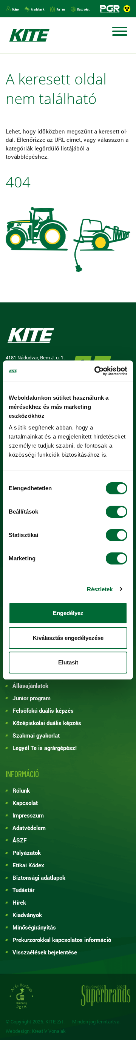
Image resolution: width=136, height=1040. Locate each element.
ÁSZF (19, 840)
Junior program (31, 698)
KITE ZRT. (29, 35)
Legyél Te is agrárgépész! (44, 748)
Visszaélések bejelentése (44, 952)
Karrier (60, 9)
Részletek (100, 589)
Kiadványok (27, 915)
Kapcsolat (83, 9)
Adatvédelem (29, 827)
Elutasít (68, 662)
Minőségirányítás (34, 927)
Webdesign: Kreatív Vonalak (36, 1031)
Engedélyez (68, 613)
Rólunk (15, 9)
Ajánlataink (38, 9)
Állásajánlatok (30, 685)
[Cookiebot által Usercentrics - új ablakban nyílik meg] (96, 371)
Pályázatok (26, 852)
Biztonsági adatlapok (38, 877)
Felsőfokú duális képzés (43, 710)
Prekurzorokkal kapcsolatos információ (61, 939)
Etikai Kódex (28, 865)
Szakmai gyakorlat (36, 735)
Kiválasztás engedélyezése (68, 638)
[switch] (116, 512)
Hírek (19, 902)
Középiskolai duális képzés (46, 723)
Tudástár (23, 890)
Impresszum (28, 815)
